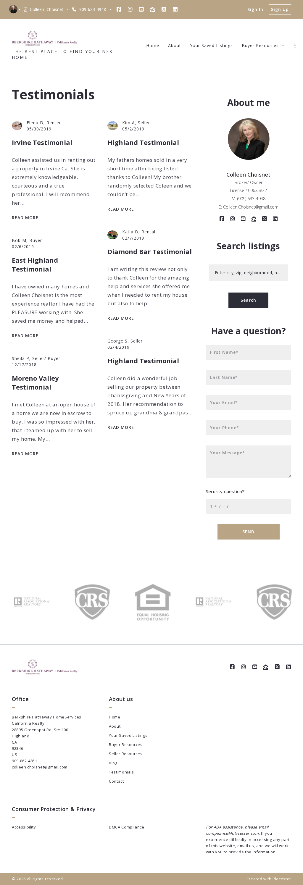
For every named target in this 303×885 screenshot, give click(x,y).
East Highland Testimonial (35, 264)
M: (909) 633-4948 (248, 198)
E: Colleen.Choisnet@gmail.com (248, 207)
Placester (282, 878)
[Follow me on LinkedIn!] (175, 9)
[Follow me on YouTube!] (141, 9)
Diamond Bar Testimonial (149, 251)
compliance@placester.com (232, 833)
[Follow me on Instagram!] (130, 9)
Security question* (225, 491)
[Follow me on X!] (164, 9)
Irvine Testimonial (42, 142)
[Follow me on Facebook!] (119, 9)
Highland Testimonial (143, 142)
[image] (17, 125)
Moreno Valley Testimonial (35, 382)
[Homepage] (44, 38)
